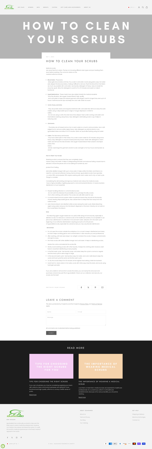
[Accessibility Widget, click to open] (3, 446)
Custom (54, 7)
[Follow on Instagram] (17, 437)
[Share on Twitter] (88, 287)
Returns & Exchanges (138, 417)
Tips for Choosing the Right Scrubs (48, 381)
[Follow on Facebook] (7, 437)
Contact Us (135, 420)
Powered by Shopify (68, 443)
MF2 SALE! (21, 7)
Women (30, 7)
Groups (45, 7)
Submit (51, 333)
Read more (32, 395)
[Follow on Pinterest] (21, 437)
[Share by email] (102, 287)
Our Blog (83, 420)
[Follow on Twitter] (12, 437)
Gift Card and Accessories (70, 7)
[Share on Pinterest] (95, 287)
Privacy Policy (84, 304)
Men (38, 7)
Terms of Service (97, 304)
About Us (87, 7)
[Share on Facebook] (81, 287)
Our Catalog (84, 423)
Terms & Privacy (85, 417)
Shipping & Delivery (138, 414)
